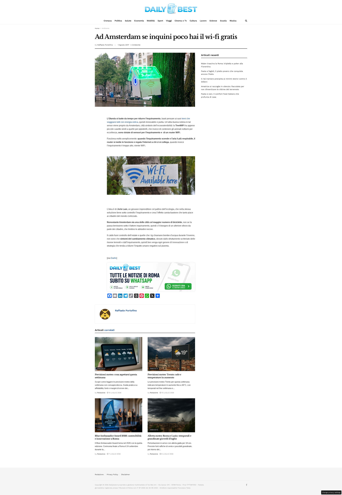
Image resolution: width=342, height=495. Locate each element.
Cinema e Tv (181, 21)
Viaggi (169, 21)
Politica (118, 21)
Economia (139, 21)
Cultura (193, 21)
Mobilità (151, 21)
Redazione (101, 393)
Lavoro (203, 21)
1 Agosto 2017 (123, 45)
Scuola (223, 21)
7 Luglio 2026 (114, 454)
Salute (128, 21)
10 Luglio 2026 (167, 393)
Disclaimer (125, 474)
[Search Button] (246, 20)
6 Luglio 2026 (167, 454)
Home (97, 28)
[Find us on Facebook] (246, 485)
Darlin (113, 258)
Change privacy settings (331, 492)
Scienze (213, 21)
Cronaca (108, 21)
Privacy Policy (112, 474)
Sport (160, 21)
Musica (233, 21)
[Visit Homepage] (171, 8)
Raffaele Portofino (105, 45)
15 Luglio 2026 (114, 393)
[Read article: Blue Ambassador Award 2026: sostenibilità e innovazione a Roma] (118, 415)
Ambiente (105, 28)
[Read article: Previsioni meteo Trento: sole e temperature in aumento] (171, 354)
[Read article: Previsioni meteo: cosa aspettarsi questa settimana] (118, 354)
